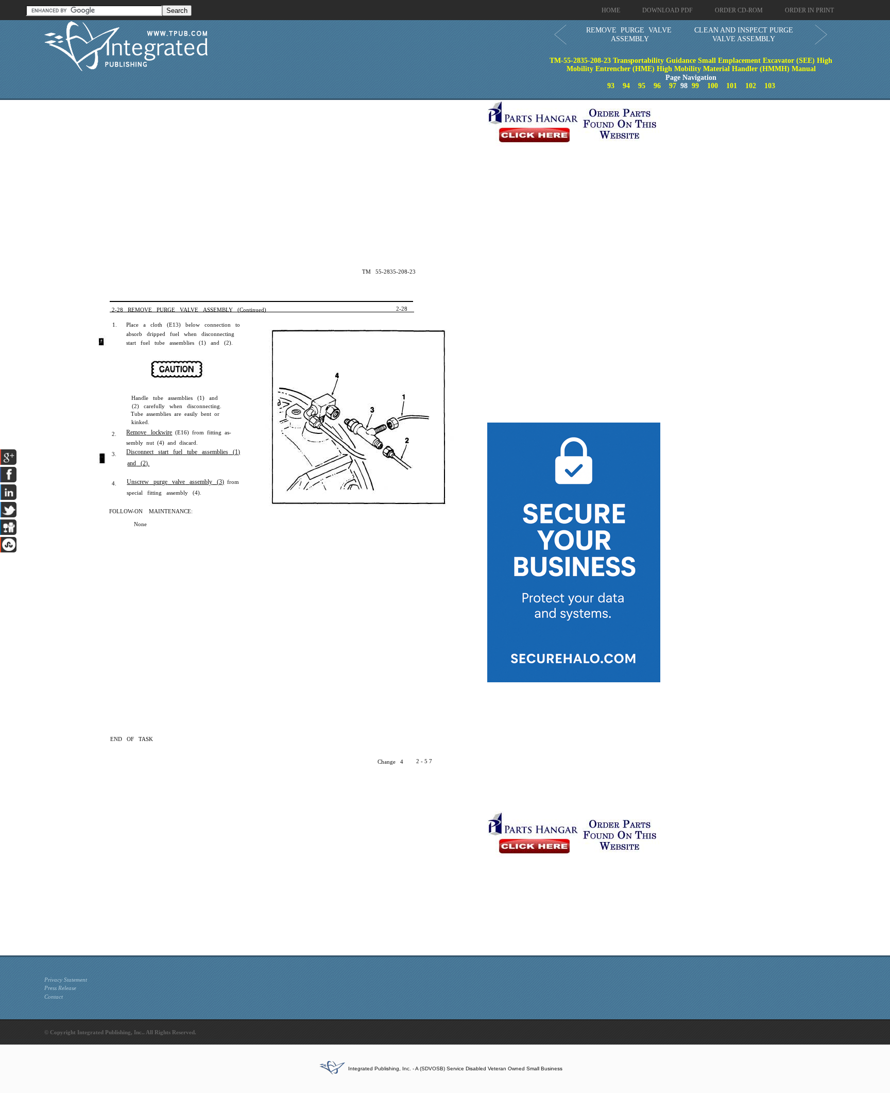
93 (610, 86)
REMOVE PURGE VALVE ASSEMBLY (629, 34)
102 (750, 86)
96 (657, 86)
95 (641, 86)
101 (731, 86)
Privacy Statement (65, 980)
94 (626, 86)
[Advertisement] (263, 172)
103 (769, 86)
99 (695, 86)
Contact (53, 997)
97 (672, 86)
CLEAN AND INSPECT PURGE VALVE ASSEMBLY (743, 34)
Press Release (60, 988)
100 (712, 86)
